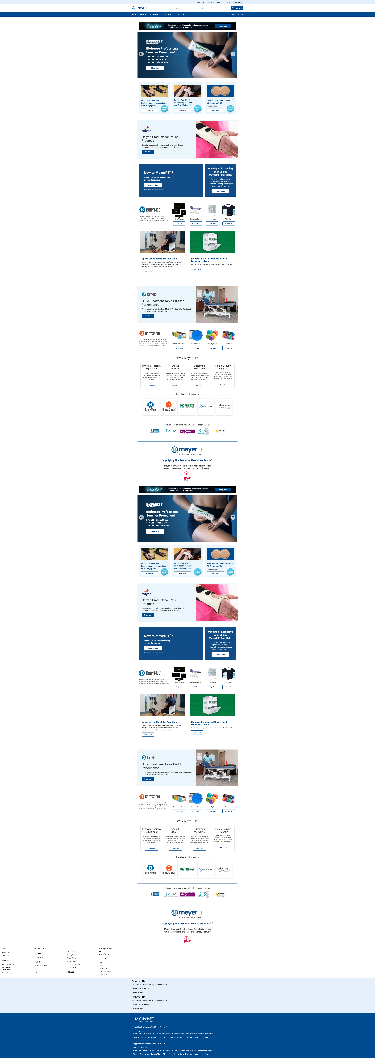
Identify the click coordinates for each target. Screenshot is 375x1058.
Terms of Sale (156, 1037)
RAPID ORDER (167, 14)
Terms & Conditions (73, 964)
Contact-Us (103, 974)
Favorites (210, 2)
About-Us (5, 956)
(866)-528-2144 (237, 14)
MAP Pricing (71, 952)
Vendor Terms (104, 954)
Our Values (6, 953)
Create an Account (8, 964)
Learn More (152, 385)
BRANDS (143, 14)
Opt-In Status (39, 949)
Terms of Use (71, 967)
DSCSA (69, 949)
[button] (141, 54)
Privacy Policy (72, 955)
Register (227, 2)
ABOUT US (180, 14)
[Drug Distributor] (187, 476)
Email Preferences (8, 973)
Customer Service (105, 971)
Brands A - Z (39, 957)
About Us (200, 2)
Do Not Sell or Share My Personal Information (191, 1037)
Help (219, 2)
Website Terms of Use (141, 1037)
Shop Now (147, 152)
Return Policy (71, 958)
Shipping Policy (72, 961)
